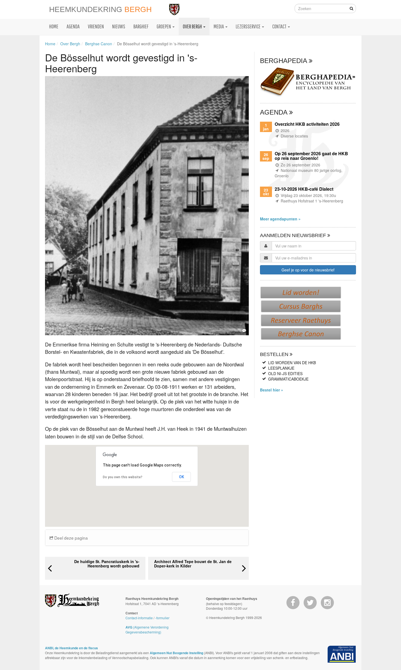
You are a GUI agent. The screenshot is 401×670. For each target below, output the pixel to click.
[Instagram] (327, 602)
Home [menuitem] (53, 26)
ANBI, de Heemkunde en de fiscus (71, 647)
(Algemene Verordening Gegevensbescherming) (147, 629)
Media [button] (219, 26)
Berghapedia (284, 60)
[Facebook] (293, 602)
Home (50, 43)
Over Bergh (70, 43)
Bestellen (275, 354)
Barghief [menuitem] (140, 26)
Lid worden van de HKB (292, 362)
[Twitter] (310, 602)
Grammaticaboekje (288, 379)
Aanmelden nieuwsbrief (293, 235)
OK (181, 477)
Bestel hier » (271, 390)
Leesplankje (281, 368)
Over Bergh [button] (193, 26)
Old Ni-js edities (285, 373)
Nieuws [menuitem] (118, 26)
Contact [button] (279, 26)
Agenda (274, 112)
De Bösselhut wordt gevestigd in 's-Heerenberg (157, 43)
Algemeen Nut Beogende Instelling (176, 652)
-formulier (162, 617)
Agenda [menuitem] (73, 26)
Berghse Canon (98, 43)
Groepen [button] (164, 26)
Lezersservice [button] (248, 26)
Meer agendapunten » (280, 219)
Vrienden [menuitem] (96, 26)
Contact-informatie (139, 617)
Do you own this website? (122, 477)
